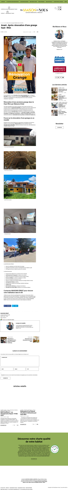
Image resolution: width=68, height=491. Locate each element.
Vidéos (65, 1)
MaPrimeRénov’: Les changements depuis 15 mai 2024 (9, 413)
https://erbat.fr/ (3, 317)
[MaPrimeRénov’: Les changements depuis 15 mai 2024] (10, 399)
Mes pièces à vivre (33, 1)
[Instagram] (60, 7)
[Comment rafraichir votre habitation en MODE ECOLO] (62, 469)
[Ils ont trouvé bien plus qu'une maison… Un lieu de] (51, 469)
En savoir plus (3, 425)
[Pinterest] (58, 9)
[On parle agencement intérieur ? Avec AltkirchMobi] (39, 469)
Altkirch (30, 482)
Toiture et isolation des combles (5, 410)
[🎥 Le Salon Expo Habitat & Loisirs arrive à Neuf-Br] (28, 469)
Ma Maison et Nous (21, 487)
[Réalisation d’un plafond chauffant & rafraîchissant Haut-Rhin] (29, 399)
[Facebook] (58, 7)
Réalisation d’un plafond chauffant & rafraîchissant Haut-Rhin (28, 412)
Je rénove (3, 1)
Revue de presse (29, 487)
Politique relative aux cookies (26, 489)
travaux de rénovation (16, 107)
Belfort (44, 482)
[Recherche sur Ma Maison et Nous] (55, 8)
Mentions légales (4, 489)
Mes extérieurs (41, 1)
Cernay (27, 482)
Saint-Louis (33, 482)
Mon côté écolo (49, 1)
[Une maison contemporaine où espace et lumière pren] (16, 469)
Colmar (46, 481)
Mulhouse (24, 482)
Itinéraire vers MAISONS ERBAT (8, 319)
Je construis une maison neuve (12, 1)
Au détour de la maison (58, 1)
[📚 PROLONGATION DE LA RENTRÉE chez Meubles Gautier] (5, 469)
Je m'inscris (59, 127)
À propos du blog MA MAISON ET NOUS (9, 9)
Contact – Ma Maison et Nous (7, 13)
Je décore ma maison (24, 1)
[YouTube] (60, 9)
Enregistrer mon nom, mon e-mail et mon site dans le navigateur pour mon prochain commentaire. (19, 375)
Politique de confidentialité (14, 489)
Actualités (2, 31)
